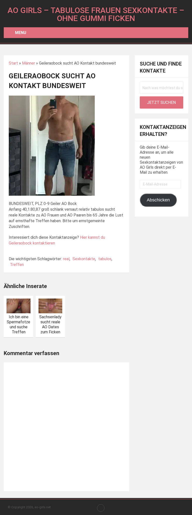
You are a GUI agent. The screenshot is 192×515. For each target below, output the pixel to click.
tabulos (105, 258)
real (66, 258)
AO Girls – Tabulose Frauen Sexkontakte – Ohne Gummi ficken (96, 14)
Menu (20, 32)
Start (13, 63)
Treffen (17, 264)
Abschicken (158, 199)
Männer (28, 63)
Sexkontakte (83, 258)
